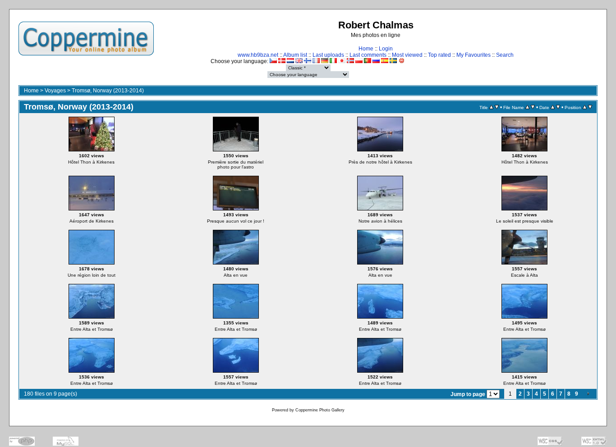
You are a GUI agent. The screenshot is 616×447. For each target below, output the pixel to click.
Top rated (439, 55)
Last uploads (328, 55)
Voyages (55, 90)
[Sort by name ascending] (527, 107)
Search (505, 55)
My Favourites (473, 55)
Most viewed (407, 55)
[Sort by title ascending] (491, 107)
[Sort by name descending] (533, 107)
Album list (295, 55)
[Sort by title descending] (497, 107)
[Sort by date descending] (558, 107)
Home (366, 49)
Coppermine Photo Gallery (320, 410)
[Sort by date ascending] (553, 107)
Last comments (367, 55)
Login (386, 49)
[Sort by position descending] (590, 107)
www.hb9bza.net (258, 55)
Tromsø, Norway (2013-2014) (108, 90)
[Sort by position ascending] (585, 107)
